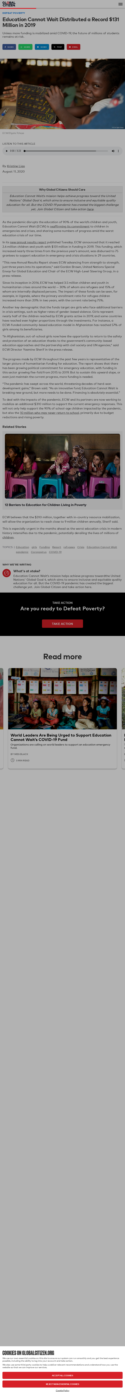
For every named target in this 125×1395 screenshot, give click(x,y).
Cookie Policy (62, 1390)
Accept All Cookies (62, 1375)
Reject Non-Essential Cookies (62, 1384)
